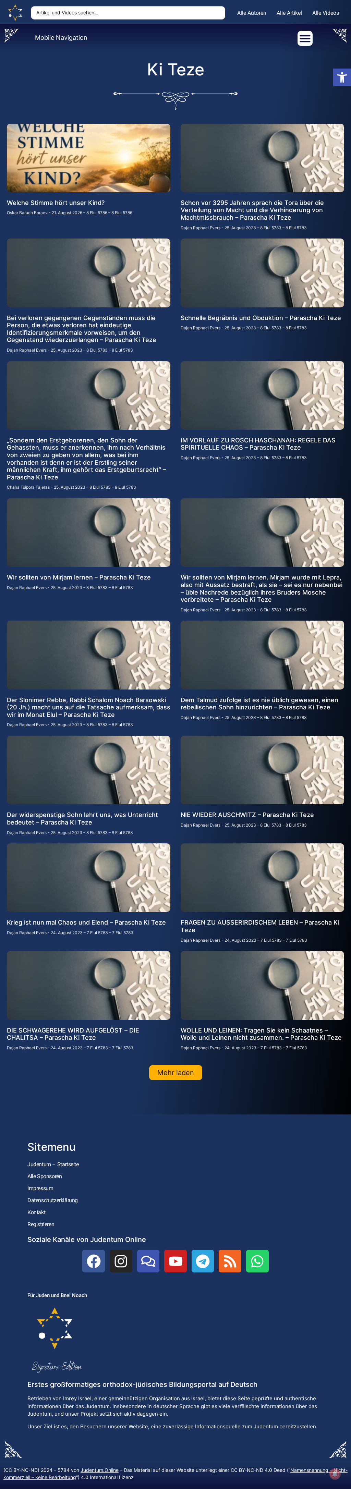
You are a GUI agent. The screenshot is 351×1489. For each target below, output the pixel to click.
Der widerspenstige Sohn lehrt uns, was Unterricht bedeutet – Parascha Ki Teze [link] (82, 818)
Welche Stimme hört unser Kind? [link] (56, 202)
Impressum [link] (40, 1188)
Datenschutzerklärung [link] (52, 1200)
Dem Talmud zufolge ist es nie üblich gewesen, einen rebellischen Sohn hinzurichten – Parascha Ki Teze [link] (259, 703)
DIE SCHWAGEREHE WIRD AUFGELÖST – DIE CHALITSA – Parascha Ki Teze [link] (73, 1034)
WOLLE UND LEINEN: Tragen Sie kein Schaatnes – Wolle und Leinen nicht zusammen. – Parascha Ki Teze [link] (261, 1034)
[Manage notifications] (334, 1473)
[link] (342, 77)
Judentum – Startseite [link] (53, 1164)
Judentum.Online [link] (100, 1470)
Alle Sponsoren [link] (44, 1176)
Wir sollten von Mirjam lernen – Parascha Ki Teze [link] (79, 577)
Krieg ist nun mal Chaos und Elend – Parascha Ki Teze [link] (86, 922)
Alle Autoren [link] (251, 13)
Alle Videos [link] (325, 13)
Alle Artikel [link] (289, 13)
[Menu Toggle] (305, 38)
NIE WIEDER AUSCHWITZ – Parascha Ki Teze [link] (247, 814)
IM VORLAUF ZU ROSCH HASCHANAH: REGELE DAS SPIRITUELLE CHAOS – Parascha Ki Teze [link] (258, 444)
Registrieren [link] (40, 1224)
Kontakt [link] (36, 1212)
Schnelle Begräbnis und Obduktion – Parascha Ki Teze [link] (261, 317)
